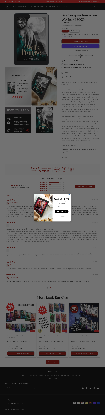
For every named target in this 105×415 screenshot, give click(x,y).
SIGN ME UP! (62, 211)
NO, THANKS (62, 216)
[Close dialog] (69, 195)
